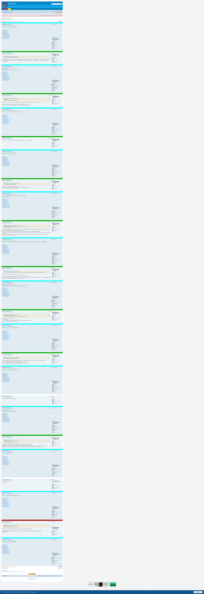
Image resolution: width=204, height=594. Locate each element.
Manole (6, 19)
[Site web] (54, 47)
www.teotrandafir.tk (4, 32)
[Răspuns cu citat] (49, 24)
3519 (54, 42)
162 (54, 425)
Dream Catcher (6, 25)
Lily (4, 522)
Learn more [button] (34, 592)
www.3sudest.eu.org (4, 76)
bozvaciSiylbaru (9, 19)
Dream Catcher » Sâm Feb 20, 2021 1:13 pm (11, 225)
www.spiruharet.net (4, 33)
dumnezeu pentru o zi (6, 18)
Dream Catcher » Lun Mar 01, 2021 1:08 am (10, 271)
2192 (54, 531)
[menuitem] (9, 11)
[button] (62, 21)
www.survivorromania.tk (5, 38)
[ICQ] (52, 47)
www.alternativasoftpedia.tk (5, 417)
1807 (54, 58)
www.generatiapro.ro (4, 30)
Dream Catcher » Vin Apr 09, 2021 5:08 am (10, 314)
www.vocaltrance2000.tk (5, 36)
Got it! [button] (198, 592)
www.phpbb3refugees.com (5, 37)
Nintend (53, 479)
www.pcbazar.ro (4, 31)
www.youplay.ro (4, 71)
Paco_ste (13, 19)
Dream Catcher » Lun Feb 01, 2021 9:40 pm (11, 183)
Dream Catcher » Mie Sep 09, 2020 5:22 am (10, 56)
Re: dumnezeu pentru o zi (7, 66)
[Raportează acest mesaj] (48, 24)
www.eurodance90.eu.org (5, 77)
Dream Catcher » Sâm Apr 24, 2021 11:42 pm (11, 357)
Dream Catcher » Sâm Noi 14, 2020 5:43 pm (11, 98)
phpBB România (35, 578)
